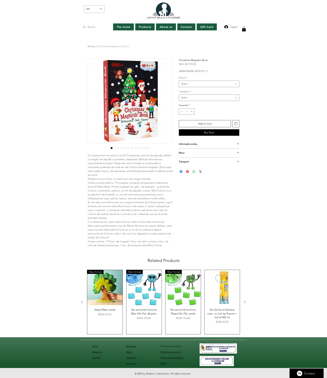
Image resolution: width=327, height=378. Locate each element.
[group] (163, 302)
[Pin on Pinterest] (187, 172)
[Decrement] (181, 112)
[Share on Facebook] (181, 172)
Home (91, 46)
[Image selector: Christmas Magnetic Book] (111, 148)
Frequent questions (171, 346)
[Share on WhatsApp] (194, 172)
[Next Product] (245, 302)
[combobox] (209, 84)
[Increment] (192, 112)
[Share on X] (200, 172)
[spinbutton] (187, 112)
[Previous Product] (82, 302)
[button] (244, 29)
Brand (183, 77)
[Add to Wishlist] (235, 123)
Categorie (185, 91)
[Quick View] (222, 287)
